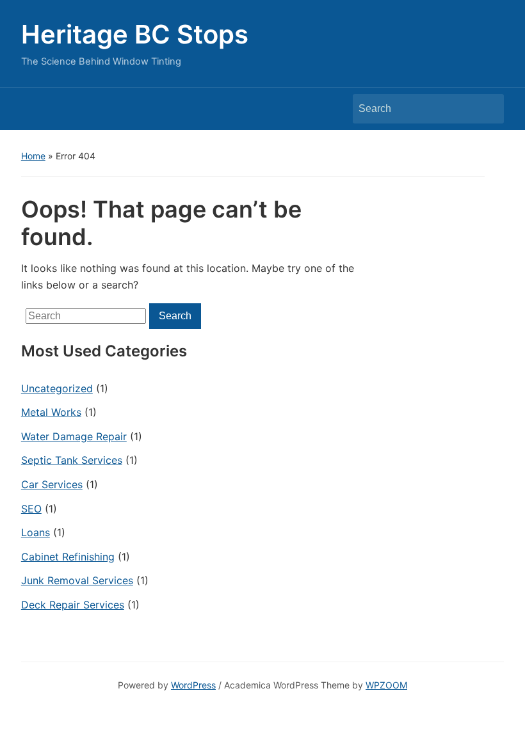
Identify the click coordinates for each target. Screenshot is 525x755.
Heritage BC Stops (134, 34)
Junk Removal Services (77, 580)
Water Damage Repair (74, 436)
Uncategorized (57, 388)
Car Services (52, 484)
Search (487, 109)
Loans (35, 532)
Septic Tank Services (71, 460)
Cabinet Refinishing (68, 556)
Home (33, 155)
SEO (31, 508)
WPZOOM (386, 685)
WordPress (193, 685)
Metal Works (51, 412)
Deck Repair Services (72, 604)
